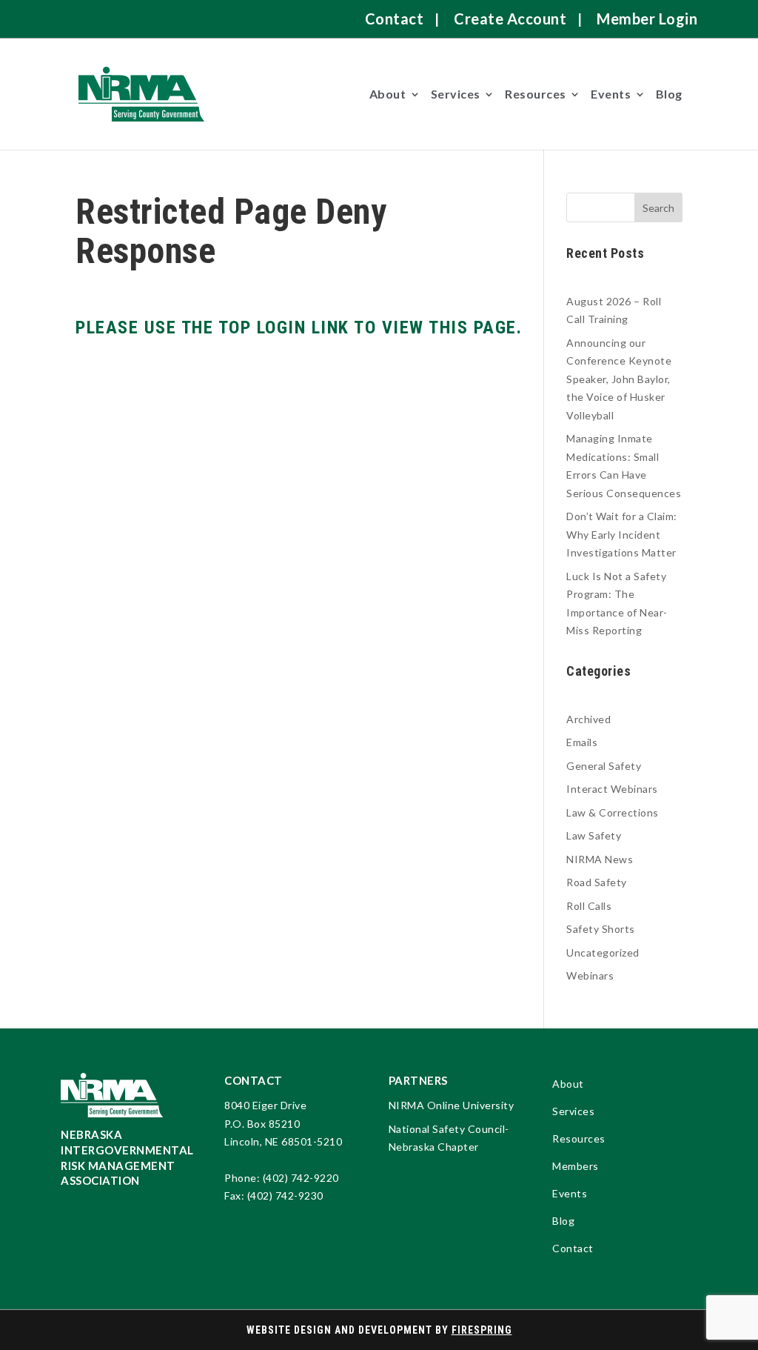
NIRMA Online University (451, 1105)
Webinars (590, 975)
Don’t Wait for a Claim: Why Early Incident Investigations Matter (621, 534)
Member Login (647, 18)
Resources (535, 94)
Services (455, 94)
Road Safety (596, 882)
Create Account (510, 18)
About (387, 94)
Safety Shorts (600, 928)
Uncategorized (603, 952)
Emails (581, 742)
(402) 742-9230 (285, 1195)
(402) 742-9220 (301, 1177)
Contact (394, 18)
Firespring (482, 1330)
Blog (669, 94)
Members (575, 1166)
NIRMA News (599, 859)
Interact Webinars (612, 788)
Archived (588, 719)
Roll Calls (588, 906)
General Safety (603, 765)
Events (611, 94)
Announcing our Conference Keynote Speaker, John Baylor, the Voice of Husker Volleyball (618, 379)
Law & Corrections (612, 812)
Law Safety (593, 835)
